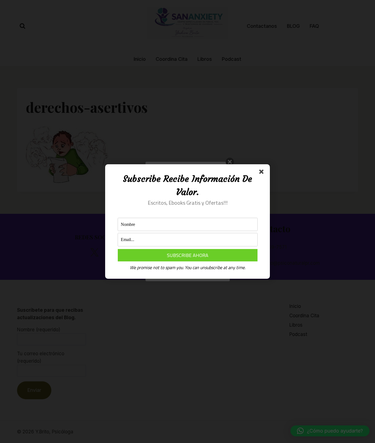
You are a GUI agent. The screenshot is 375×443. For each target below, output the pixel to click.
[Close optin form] (262, 172)
